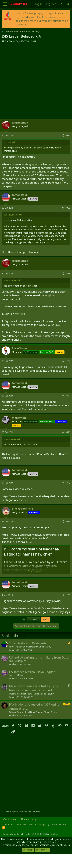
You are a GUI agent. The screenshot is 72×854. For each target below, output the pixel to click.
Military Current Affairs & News (43, 712)
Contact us (8, 824)
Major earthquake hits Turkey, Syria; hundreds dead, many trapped (34, 688)
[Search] (67, 4)
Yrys (11, 660)
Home (62, 824)
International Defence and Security (34, 646)
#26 (68, 432)
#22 (68, 207)
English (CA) (29, 819)
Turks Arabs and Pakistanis (27, 643)
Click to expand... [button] (36, 571)
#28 (68, 521)
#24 (68, 361)
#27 (68, 482)
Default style (11, 819)
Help (54, 824)
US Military (20, 660)
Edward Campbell (17, 712)
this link (19, 313)
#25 (68, 395)
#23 (68, 273)
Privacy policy (42, 824)
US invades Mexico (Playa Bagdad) (32, 672)
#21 (68, 135)
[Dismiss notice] (66, 13)
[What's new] (60, 4)
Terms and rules (24, 824)
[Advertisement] (36, 81)
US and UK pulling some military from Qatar (39, 657)
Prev (35, 619)
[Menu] (5, 4)
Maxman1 (14, 693)
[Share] (63, 136)
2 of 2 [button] (45, 619)
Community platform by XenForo (30, 834)
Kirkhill (12, 646)
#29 (68, 595)
